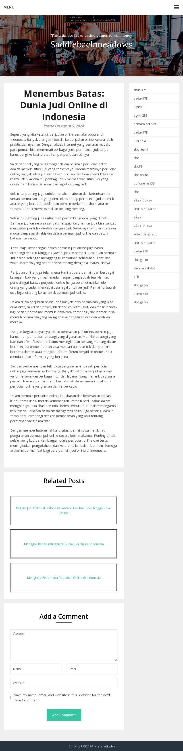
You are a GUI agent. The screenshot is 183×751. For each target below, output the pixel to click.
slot (136, 158)
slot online (141, 175)
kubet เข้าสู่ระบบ (145, 234)
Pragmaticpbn (105, 746)
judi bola (140, 141)
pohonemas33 (144, 183)
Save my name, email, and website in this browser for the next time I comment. (62, 697)
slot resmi (141, 149)
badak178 (141, 98)
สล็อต (137, 217)
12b (136, 277)
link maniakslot (144, 268)
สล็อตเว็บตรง (143, 200)
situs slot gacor (145, 209)
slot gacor (141, 260)
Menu (9, 7)
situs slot (140, 90)
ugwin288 (141, 115)
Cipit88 (138, 107)
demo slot (141, 294)
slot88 (138, 166)
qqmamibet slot (145, 124)
